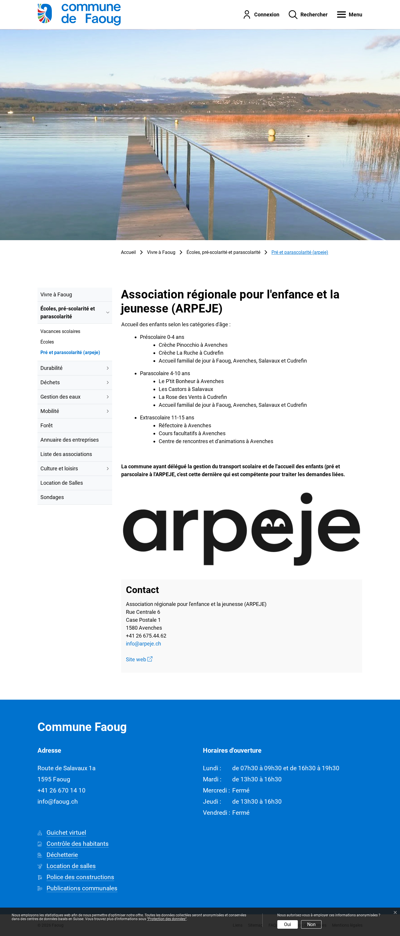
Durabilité (51, 368)
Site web (139, 659)
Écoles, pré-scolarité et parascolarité (67, 312)
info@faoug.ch (57, 801)
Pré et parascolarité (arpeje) (70, 354)
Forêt (46, 425)
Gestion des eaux (60, 397)
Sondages (52, 497)
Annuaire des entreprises (69, 440)
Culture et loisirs (59, 468)
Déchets (50, 382)
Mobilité (49, 411)
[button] (345, 14)
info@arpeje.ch (143, 643)
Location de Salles (61, 483)
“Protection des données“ (167, 919)
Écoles (47, 342)
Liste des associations (66, 454)
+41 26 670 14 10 (61, 790)
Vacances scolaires (60, 331)
